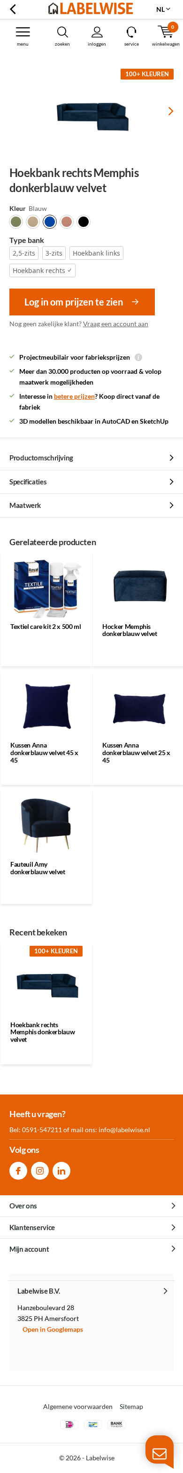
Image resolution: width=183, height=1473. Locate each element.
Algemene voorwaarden (78, 1406)
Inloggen (97, 44)
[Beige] (32, 221)
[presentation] (164, 111)
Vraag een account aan (115, 324)
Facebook (18, 1171)
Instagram (40, 1171)
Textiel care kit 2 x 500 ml (45, 626)
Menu (23, 44)
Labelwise (100, 1458)
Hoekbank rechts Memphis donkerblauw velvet (42, 1032)
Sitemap (131, 1406)
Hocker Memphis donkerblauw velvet (129, 630)
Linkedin (61, 1171)
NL (160, 9)
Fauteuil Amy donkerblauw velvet (37, 868)
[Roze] (66, 221)
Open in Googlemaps (53, 1329)
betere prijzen (74, 396)
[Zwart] (83, 221)
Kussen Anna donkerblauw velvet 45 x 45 (44, 752)
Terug (12, 9)
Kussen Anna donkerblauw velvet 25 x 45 (136, 752)
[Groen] (16, 221)
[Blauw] (49, 221)
